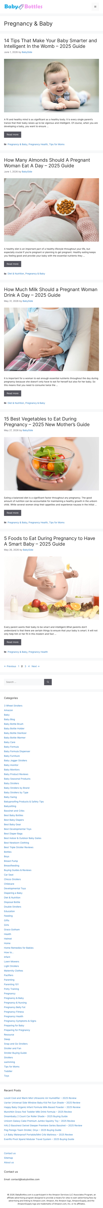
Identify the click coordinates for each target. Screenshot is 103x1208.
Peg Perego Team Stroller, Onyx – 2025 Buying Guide (32, 1130)
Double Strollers (12, 906)
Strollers (8, 1057)
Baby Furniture (12, 756)
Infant (7, 957)
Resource (9, 1034)
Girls (6, 925)
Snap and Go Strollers (16, 1043)
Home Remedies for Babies (19, 947)
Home (7, 943)
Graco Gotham (12, 929)
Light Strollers (11, 966)
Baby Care (9, 742)
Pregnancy (9, 993)
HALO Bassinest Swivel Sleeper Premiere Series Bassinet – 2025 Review (43, 1125)
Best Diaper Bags (13, 833)
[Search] (48, 682)
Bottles (8, 852)
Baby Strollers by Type (16, 792)
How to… (9, 952)
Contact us (10, 1153)
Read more (13, 134)
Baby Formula (11, 746)
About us (9, 1162)
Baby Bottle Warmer (14, 737)
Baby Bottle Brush (13, 724)
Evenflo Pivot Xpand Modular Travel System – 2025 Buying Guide (39, 1139)
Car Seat (8, 874)
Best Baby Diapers (14, 820)
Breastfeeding (11, 865)
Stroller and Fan (12, 1048)
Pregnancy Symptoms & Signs (20, 1021)
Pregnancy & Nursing (15, 1002)
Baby (7, 714)
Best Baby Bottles (13, 815)
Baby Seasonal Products (17, 778)
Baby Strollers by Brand (17, 788)
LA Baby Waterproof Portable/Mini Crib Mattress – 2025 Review (38, 1134)
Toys (6, 1075)
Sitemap (8, 1158)
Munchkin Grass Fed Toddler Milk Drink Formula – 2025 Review (38, 1111)
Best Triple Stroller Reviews (18, 847)
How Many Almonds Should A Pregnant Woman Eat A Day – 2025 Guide (47, 162)
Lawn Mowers (11, 961)
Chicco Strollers (12, 879)
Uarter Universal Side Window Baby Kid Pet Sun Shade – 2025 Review (42, 1102)
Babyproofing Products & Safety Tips (24, 801)
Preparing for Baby (14, 1025)
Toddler (8, 1071)
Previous (10, 666)
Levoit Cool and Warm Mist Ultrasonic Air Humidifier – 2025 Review (40, 1098)
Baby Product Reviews (16, 774)
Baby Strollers (11, 783)
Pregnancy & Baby (17, 144)
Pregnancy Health (38, 144)
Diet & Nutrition (16, 273)
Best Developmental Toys (17, 829)
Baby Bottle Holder (14, 728)
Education (9, 911)
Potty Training (11, 989)
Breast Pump (11, 861)
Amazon (8, 710)
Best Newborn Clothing (16, 842)
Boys (6, 856)
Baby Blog (9, 719)
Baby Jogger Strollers (15, 760)
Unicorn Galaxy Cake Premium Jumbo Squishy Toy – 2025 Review (39, 1121)
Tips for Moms (57, 144)
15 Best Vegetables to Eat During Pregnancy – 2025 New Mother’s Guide (47, 421)
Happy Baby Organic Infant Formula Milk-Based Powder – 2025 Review (42, 1107)
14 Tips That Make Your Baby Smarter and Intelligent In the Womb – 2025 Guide (50, 43)
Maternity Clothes (13, 970)
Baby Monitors (12, 769)
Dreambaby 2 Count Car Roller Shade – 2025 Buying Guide (36, 1116)
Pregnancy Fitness (14, 1011)
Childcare (9, 884)
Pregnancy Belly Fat (14, 1007)
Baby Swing (10, 797)
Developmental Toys (15, 888)
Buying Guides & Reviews (17, 870)
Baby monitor (11, 765)
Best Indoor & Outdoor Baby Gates (22, 838)
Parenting (9, 979)
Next (36, 666)
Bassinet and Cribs (14, 810)
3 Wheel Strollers (13, 705)
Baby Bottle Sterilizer (15, 733)
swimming (9, 1062)
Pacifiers (8, 975)
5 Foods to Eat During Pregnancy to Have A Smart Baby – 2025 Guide (49, 541)
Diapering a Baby (13, 893)
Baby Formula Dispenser (17, 751)
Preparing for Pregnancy (17, 1030)
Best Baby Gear (12, 824)
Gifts (6, 920)
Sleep (7, 1039)
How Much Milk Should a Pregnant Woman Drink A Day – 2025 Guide (50, 292)
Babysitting (10, 806)
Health (7, 934)
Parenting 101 (11, 984)
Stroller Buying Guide (15, 1053)
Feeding (8, 915)
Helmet (8, 938)
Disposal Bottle (12, 902)
